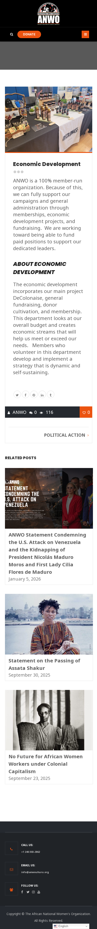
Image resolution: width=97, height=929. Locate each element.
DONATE (29, 34)
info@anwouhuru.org (35, 872)
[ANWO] (48, 13)
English (63, 926)
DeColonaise (27, 297)
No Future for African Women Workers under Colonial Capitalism (46, 764)
